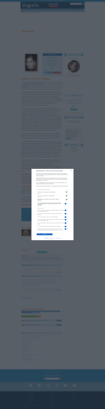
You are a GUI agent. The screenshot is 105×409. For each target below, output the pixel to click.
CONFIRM (45, 234)
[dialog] (52, 204)
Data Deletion (46, 238)
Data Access (52, 238)
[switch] (66, 192)
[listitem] (52, 189)
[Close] (71, 171)
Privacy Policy (58, 238)
